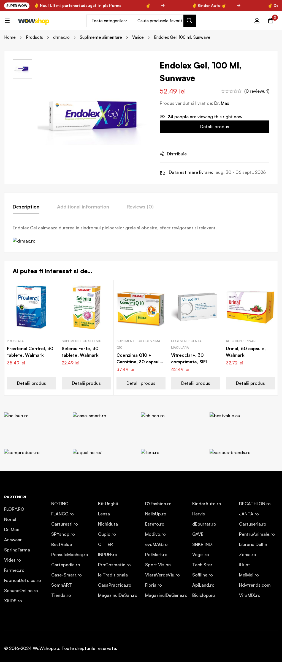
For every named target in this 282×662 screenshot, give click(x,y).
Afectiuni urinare (241, 341)
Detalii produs (214, 126)
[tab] (26, 207)
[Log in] (257, 21)
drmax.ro (61, 37)
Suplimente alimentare (101, 37)
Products (34, 37)
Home (10, 37)
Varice (138, 37)
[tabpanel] (141, 234)
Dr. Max (221, 103)
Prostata (15, 341)
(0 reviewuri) (256, 91)
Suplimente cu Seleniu (81, 341)
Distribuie (177, 153)
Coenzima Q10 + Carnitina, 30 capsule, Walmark (140, 361)
